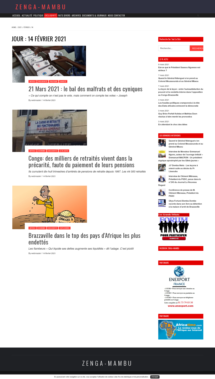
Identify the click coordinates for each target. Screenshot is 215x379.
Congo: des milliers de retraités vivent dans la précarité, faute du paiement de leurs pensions (81, 161)
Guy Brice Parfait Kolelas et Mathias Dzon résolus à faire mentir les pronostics (177, 115)
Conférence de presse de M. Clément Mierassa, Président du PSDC (184, 193)
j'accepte (155, 377)
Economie (41, 151)
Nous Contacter (116, 15)
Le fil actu (64, 151)
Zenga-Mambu (41, 6)
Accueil (16, 15)
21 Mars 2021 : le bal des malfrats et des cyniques (85, 88)
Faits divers (64, 15)
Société (63, 81)
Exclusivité (51, 15)
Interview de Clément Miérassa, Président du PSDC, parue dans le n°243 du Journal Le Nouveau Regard (179, 181)
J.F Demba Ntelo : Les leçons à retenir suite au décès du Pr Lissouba (183, 168)
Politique (38, 15)
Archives (76, 15)
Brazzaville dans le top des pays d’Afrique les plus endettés (84, 238)
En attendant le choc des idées (172, 124)
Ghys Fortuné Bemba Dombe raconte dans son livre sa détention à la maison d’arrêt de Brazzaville (185, 203)
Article (32, 81)
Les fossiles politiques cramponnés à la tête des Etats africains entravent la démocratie (179, 104)
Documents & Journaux (94, 15)
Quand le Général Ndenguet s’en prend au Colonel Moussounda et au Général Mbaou (178, 80)
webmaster (36, 100)
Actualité (27, 15)
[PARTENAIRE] (180, 287)
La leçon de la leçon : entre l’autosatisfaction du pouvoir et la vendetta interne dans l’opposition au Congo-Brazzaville (180, 92)
